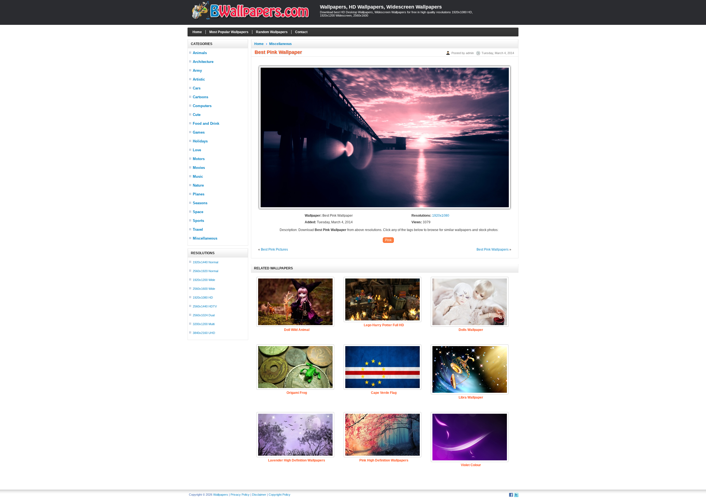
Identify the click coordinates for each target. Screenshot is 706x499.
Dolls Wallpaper (471, 330)
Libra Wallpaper (471, 397)
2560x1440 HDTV (205, 306)
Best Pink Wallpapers (493, 249)
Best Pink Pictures (274, 249)
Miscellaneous (205, 238)
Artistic (199, 79)
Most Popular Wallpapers (228, 32)
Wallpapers (220, 494)
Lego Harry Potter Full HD (384, 325)
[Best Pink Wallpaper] (384, 209)
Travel (198, 229)
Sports (198, 221)
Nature (198, 185)
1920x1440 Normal (205, 262)
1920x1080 (440, 215)
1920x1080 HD (203, 297)
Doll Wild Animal (296, 330)
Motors (199, 159)
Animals (200, 53)
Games (199, 132)
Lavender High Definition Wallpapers (296, 460)
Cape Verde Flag (384, 393)
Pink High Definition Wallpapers (383, 460)
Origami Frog (297, 393)
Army (197, 70)
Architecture (203, 62)
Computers (202, 106)
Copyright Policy (279, 494)
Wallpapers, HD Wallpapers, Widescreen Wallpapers (381, 7)
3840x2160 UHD (204, 333)
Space (198, 212)
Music (198, 176)
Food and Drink (206, 123)
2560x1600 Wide (204, 288)
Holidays (200, 141)
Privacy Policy (240, 494)
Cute (196, 115)
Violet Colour (471, 465)
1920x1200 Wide (204, 280)
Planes (198, 194)
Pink (388, 240)
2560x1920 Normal (205, 271)
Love (197, 150)
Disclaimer (259, 494)
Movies (199, 168)
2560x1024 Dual (204, 315)
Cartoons (200, 97)
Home (197, 32)
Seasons (200, 203)
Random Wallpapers (272, 32)
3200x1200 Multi (204, 324)
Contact (301, 32)
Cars (196, 88)
